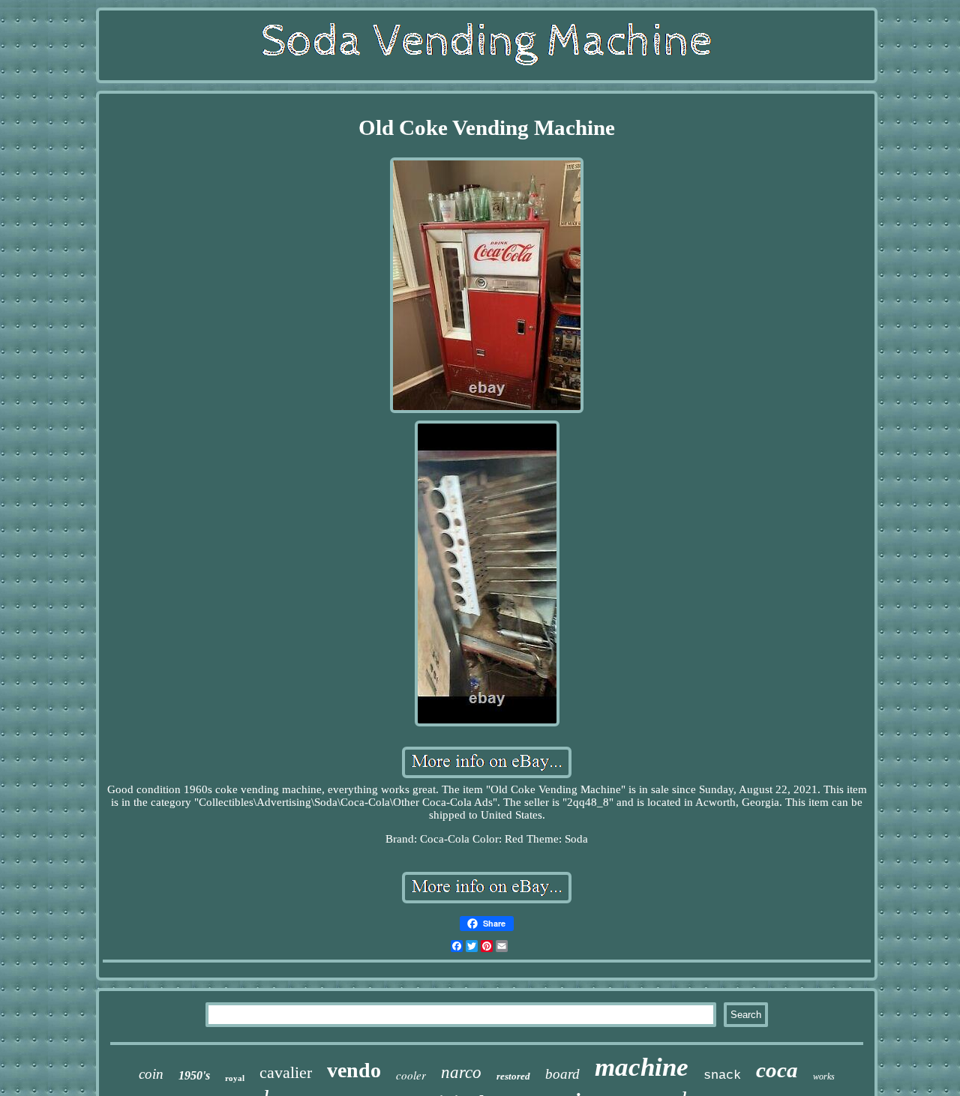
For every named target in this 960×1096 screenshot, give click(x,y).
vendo (354, 1070)
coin (151, 1074)
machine (641, 1067)
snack (722, 1075)
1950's (194, 1075)
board (562, 1074)
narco (461, 1072)
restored (513, 1076)
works (824, 1076)
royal (234, 1078)
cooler (411, 1075)
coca (777, 1070)
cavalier (286, 1072)
